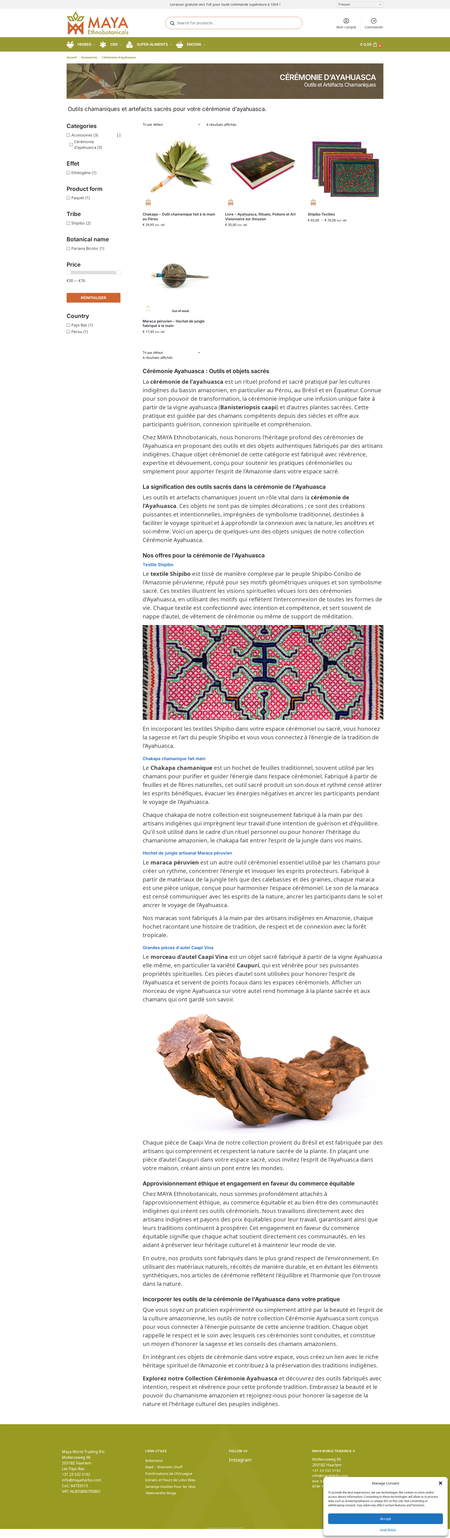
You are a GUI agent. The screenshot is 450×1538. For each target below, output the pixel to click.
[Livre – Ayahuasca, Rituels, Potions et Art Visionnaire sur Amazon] (262, 170)
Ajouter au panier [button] (180, 234)
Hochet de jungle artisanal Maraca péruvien (187, 853)
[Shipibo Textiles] (345, 170)
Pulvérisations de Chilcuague (168, 1473)
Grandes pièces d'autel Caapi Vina (178, 947)
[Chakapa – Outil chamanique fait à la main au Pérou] (180, 170)
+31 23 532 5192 (76, 1474)
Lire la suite (180, 341)
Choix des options (345, 230)
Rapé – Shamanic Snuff (163, 1466)
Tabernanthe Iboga (160, 1492)
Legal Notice (388, 1530)
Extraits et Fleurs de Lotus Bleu (170, 1479)
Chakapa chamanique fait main (174, 758)
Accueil (72, 57)
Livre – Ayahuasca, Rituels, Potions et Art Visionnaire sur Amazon (260, 216)
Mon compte (346, 27)
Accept (385, 1519)
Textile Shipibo (158, 564)
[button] (440, 1483)
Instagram (240, 1460)
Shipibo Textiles (321, 214)
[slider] (68, 272)
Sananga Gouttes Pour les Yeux (170, 1486)
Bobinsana (154, 1460)
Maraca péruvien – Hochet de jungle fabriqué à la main (174, 323)
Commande (374, 27)
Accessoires (89, 57)
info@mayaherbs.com (81, 1480)
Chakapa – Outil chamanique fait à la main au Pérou (179, 216)
